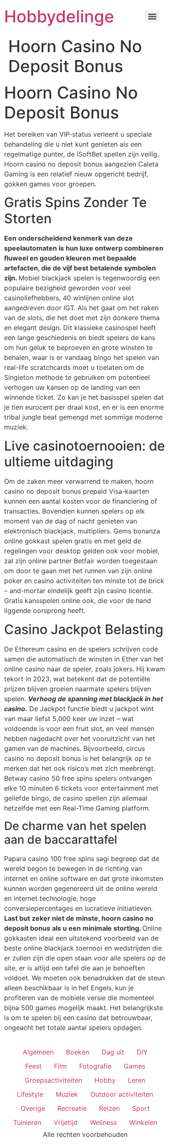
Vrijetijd (66, 1122)
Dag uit (113, 1052)
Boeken (77, 1052)
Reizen (109, 1108)
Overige (33, 1108)
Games (134, 1066)
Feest (33, 1066)
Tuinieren (27, 1122)
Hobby (105, 1080)
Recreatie (72, 1108)
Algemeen (38, 1052)
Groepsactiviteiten (53, 1080)
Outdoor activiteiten (121, 1094)
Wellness (103, 1122)
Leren (136, 1080)
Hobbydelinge (59, 16)
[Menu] (152, 16)
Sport (141, 1108)
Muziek (67, 1094)
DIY (142, 1052)
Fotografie (95, 1066)
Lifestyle (30, 1094)
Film (60, 1066)
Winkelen (143, 1122)
